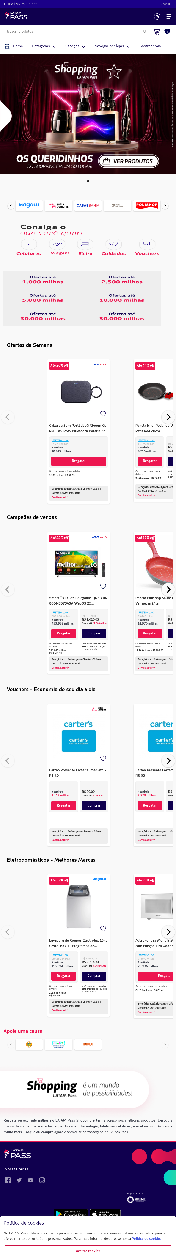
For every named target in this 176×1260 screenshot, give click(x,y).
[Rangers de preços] (42, 280)
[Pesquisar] (145, 31)
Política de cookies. (147, 1239)
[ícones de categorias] (28, 244)
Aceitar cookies (88, 1251)
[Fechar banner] (168, 1223)
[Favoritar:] (103, 414)
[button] (88, 181)
